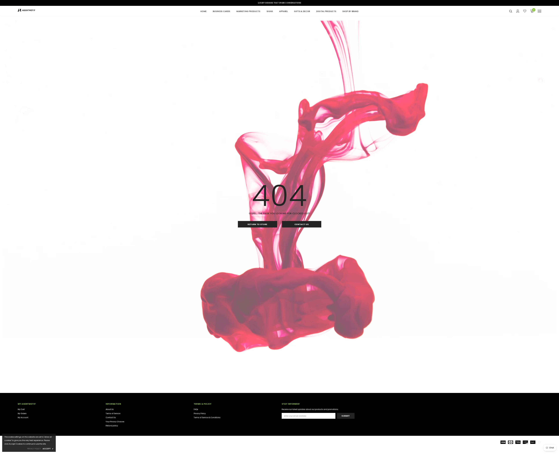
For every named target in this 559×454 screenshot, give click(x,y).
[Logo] (35, 10)
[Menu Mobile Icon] (539, 11)
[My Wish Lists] (524, 11)
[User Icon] (517, 11)
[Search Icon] (510, 11)
